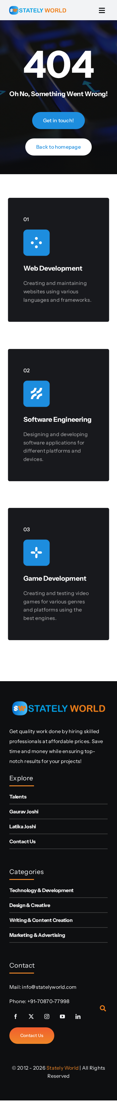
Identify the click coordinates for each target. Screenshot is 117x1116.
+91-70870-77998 (48, 1001)
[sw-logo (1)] (37, 5)
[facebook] (15, 1016)
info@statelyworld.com (49, 987)
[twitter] (31, 1016)
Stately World (62, 1068)
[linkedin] (78, 1016)
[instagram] (47, 1016)
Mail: (15, 987)
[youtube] (62, 1016)
